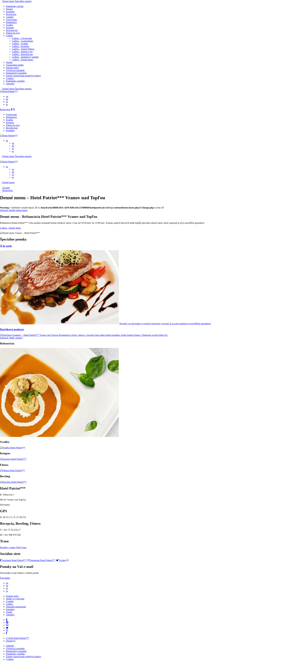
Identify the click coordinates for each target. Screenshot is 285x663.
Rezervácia (11, 14)
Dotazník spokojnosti (16, 606)
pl (7, 102)
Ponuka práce (12, 67)
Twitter (62, 560)
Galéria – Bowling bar (22, 54)
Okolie (9, 62)
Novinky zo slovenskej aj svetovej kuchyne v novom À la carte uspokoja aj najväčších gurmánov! (165, 323)
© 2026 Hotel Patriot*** (17, 638)
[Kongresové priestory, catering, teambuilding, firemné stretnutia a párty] (13, 459)
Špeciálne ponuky (23, 1)
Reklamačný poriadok (16, 73)
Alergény (10, 83)
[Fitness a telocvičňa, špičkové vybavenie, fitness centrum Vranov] (12, 470)
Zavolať (6, 188)
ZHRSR (10, 646)
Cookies (10, 78)
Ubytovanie (11, 19)
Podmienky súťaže (14, 6)
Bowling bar (12, 30)
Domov (9, 9)
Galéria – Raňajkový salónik (25, 57)
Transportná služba (15, 65)
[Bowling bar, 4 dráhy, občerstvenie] (13, 482)
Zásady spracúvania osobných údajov (23, 75)
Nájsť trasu (21, 547)
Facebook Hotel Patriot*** (14, 560)
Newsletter (5, 578)
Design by (11, 641)
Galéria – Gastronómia (22, 41)
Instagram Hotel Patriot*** (43, 560)
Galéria (9, 35)
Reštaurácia (11, 22)
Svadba (9, 25)
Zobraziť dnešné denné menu (13, 210)
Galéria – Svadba (20, 43)
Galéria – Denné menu (22, 59)
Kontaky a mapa (7, 547)
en (7, 96)
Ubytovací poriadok (15, 70)
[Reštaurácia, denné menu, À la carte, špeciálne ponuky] (59, 436)
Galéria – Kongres (20, 46)
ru (7, 104)
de (7, 99)
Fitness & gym (13, 33)
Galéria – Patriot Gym (22, 51)
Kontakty (10, 11)
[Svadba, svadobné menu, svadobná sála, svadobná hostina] (12, 447)
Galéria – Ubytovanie (22, 38)
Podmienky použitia (15, 81)
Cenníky (10, 17)
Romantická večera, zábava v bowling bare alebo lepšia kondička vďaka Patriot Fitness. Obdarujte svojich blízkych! (113, 335)
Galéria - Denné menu (10, 228)
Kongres (10, 27)
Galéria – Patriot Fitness (23, 49)
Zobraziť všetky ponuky (11, 338)
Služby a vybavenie (15, 598)
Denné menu (8, 1)
